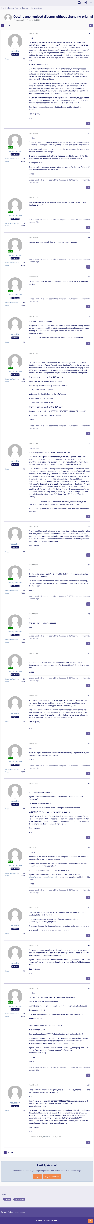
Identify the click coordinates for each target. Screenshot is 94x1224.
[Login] (85, 3)
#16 (89, 847)
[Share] (91, 25)
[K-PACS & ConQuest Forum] (1, 3)
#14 (89, 744)
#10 (89, 565)
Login (37, 1176)
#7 (89, 353)
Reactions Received (11, 159)
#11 (89, 614)
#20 (88, 1085)
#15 (89, 783)
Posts (7, 59)
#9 (89, 526)
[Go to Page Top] (90, 1221)
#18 (89, 945)
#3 (89, 197)
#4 (89, 237)
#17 (89, 907)
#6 (89, 316)
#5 (89, 277)
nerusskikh (20, 20)
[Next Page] (10, 25)
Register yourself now (45, 1170)
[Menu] (91, 3)
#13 (89, 695)
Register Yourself (52, 1176)
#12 (89, 653)
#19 (89, 988)
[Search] (79, 3)
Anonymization (19, 1199)
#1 (89, 33)
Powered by (47, 1220)
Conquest (7, 1199)
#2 (89, 133)
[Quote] (88, 123)
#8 (89, 443)
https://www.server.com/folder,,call (43, 877)
